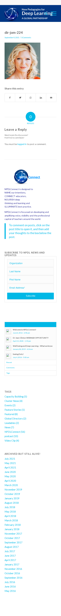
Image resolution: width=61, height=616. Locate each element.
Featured (9, 414)
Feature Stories (13, 409)
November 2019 (13, 489)
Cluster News (12, 400)
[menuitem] (44, 13)
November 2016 (13, 568)
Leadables (10, 422)
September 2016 (13, 577)
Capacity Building (14, 396)
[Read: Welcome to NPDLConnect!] (8, 331)
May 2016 (10, 590)
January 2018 (12, 529)
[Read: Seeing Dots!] (8, 356)
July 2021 (10, 458)
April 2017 (10, 560)
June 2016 (10, 586)
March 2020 (11, 485)
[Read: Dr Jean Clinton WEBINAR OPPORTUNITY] (8, 340)
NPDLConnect (12, 431)
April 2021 (10, 467)
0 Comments (26, 38)
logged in (22, 144)
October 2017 (12, 538)
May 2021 (10, 463)
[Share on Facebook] (10, 97)
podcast (9, 436)
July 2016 (10, 582)
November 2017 (13, 533)
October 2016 (12, 573)
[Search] (44, 13)
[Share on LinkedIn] (41, 97)
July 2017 (10, 551)
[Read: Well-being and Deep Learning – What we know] (8, 348)
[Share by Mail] (51, 97)
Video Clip (10, 440)
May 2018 (10, 511)
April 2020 (10, 480)
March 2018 (11, 520)
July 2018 (10, 507)
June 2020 (10, 471)
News (8, 427)
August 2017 (12, 546)
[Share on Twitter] (20, 97)
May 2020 (10, 476)
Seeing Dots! (18, 354)
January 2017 (12, 564)
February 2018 (13, 524)
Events (8, 405)
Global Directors (14, 418)
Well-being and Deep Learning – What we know (33, 346)
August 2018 (12, 502)
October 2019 (12, 493)
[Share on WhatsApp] (31, 97)
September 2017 (13, 542)
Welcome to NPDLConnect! (24, 330)
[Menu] (51, 13)
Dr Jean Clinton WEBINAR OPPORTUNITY (30, 338)
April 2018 (10, 515)
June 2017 (10, 555)
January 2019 (12, 498)
